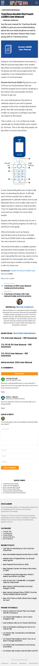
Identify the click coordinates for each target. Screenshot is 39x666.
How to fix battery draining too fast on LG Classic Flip (19, 628)
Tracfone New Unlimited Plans (13, 491)
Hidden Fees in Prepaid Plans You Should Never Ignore (18, 559)
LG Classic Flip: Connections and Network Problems (19, 634)
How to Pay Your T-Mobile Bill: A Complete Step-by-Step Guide (19, 581)
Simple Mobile (7, 535)
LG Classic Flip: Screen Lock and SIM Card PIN (20, 651)
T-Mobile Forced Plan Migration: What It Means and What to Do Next (18, 575)
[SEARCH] (36, 3)
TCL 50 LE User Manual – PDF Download (14, 354)
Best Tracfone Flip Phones (11, 487)
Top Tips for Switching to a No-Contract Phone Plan (18, 549)
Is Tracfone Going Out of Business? (14, 493)
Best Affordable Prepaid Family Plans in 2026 (20, 554)
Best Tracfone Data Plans (11, 489)
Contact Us (4, 663)
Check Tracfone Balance (11, 485)
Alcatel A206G (8, 279)
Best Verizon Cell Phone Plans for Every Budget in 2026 (18, 587)
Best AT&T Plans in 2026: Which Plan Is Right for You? (20, 599)
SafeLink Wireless (9, 537)
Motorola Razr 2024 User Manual (16, 362)
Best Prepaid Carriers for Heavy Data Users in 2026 (19, 569)
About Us (14, 663)
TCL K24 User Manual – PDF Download (19, 338)
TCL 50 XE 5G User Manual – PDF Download (16, 345)
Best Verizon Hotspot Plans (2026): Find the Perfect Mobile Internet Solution (20, 593)
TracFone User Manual (24, 333)
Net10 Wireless (8, 539)
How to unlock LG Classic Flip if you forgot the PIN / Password (19, 612)
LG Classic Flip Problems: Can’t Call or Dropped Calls (17, 618)
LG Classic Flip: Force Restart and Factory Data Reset (19, 646)
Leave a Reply (19, 374)
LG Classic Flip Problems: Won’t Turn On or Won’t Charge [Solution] (19, 640)
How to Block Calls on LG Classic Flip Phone (19, 623)
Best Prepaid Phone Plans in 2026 (16, 564)
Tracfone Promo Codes (10, 483)
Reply (3, 392)
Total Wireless (7, 533)
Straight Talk (7, 531)
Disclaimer (22, 663)
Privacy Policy (33, 663)
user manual (17, 121)
